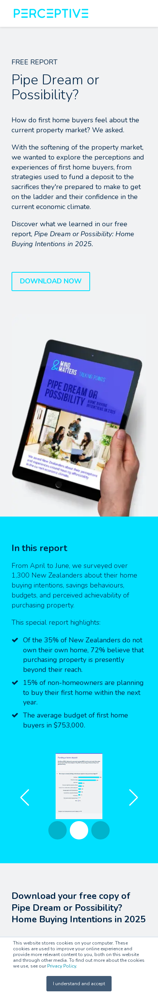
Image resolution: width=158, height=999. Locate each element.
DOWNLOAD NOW (51, 281)
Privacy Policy (61, 966)
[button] (133, 797)
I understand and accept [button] (79, 984)
